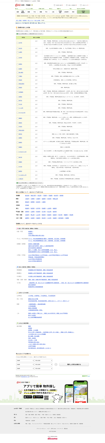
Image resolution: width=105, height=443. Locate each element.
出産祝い (30, 233)
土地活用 (33, 420)
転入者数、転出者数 (33, 336)
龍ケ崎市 (21, 72)
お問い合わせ (53, 428)
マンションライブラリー (37, 423)
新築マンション (28, 417)
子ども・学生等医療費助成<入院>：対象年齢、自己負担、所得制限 (46, 240)
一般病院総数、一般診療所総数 (37, 304)
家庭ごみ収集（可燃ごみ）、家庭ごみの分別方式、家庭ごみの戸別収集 (48, 313)
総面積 (30, 328)
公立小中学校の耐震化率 (35, 261)
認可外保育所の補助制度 (35, 248)
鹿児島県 (60, 218)
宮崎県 (55, 218)
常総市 (20, 80)
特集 (26, 423)
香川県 (60, 215)
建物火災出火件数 (33, 299)
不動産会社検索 (46, 423)
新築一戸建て (43, 417)
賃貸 (26, 414)
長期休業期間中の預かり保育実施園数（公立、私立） (43, 252)
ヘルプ (48, 428)
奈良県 (49, 198)
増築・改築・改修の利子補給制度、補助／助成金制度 (43, 279)
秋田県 (32, 208)
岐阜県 (38, 202)
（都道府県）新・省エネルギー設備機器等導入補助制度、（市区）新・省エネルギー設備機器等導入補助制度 (58, 282)
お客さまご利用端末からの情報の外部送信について (46, 408)
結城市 (20, 68)
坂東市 (20, 142)
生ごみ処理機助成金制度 (35, 317)
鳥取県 (44, 215)
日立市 (20, 48)
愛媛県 (66, 215)
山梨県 (32, 211)
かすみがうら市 (22, 151)
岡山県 (32, 215)
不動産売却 (27, 420)
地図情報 (81, 423)
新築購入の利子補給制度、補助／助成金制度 (40, 273)
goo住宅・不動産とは (29, 408)
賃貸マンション (48, 414)
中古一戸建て (50, 417)
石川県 (44, 211)
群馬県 (61, 195)
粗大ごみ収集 (32, 315)
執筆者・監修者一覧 (74, 423)
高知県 (71, 215)
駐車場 (54, 414)
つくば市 (21, 108)
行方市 (20, 166)
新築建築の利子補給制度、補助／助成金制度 (40, 270)
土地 (55, 417)
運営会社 (66, 428)
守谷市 (20, 126)
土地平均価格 (32, 346)
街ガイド (59, 423)
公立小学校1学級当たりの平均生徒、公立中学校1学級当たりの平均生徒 (48, 255)
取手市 (20, 100)
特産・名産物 (32, 338)
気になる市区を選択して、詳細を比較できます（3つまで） (30, 33)
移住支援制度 (32, 284)
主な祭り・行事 (32, 340)
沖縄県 (67, 218)
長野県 (27, 211)
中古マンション (36, 417)
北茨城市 (21, 92)
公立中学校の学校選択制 (35, 259)
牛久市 (20, 104)
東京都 (27, 195)
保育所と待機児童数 (33, 244)
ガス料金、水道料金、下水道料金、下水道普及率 (41, 295)
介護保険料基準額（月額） (35, 310)
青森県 (27, 208)
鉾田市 (20, 171)
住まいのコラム (65, 423)
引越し (29, 423)
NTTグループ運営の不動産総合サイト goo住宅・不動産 (27, 1)
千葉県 (45, 195)
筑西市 (20, 137)
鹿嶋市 (20, 118)
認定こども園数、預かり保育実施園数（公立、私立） (43, 250)
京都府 (38, 198)
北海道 (27, 205)
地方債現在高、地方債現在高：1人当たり (39, 348)
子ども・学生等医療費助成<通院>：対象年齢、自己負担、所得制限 (46, 238)
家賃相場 (58, 414)
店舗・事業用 (31, 414)
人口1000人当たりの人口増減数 (37, 334)
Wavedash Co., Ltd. (25, 376)
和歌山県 (55, 198)
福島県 (55, 208)
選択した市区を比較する (74, 364)
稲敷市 (20, 147)
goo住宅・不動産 (18, 408)
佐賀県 (32, 218)
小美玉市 (21, 178)
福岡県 (27, 218)
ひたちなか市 (22, 112)
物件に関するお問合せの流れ (64, 408)
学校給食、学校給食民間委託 (36, 257)
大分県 (49, 218)
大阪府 (27, 198)
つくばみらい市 (22, 175)
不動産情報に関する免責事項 (83, 408)
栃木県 (56, 195)
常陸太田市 (21, 83)
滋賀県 (44, 198)
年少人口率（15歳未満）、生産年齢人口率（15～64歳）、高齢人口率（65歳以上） (51, 332)
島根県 (49, 215)
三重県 (44, 202)
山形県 (49, 208)
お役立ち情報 (17, 423)
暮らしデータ (53, 423)
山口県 (38, 215)
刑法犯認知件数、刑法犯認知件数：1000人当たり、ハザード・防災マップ (48, 301)
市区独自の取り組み (33, 342)
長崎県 (38, 218)
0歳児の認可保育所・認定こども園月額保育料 (41, 246)
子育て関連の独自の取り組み (36, 235)
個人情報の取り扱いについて (31, 411)
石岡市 (20, 64)
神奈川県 (33, 195)
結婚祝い (30, 231)
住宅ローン (64, 417)
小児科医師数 (32, 306)
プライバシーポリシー (41, 428)
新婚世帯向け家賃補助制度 (35, 286)
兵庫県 (32, 198)
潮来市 (20, 122)
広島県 (27, 215)
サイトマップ (60, 428)
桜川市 (20, 157)
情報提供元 (73, 408)
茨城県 (50, 195)
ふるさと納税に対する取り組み (37, 344)
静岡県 (32, 202)
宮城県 (44, 208)
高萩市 (20, 87)
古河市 (20, 57)
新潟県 (38, 211)
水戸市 (20, 42)
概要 (29, 326)
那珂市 (20, 134)
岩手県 (38, 208)
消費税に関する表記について (45, 411)
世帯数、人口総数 (33, 330)
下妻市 (20, 76)
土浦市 (20, 52)
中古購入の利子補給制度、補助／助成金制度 (40, 276)
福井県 (55, 211)
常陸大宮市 (21, 130)
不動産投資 (59, 417)
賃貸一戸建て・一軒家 (39, 414)
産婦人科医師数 (32, 308)
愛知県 (27, 202)
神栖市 (20, 162)
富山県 (49, 211)
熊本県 (44, 218)
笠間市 (20, 96)
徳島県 (55, 215)
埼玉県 (39, 195)
